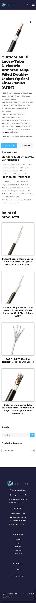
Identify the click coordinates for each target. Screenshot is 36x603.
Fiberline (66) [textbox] (17, 451)
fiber (23, 136)
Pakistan (5, 139)
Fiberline (14, 132)
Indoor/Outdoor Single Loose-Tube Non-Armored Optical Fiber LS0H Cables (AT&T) (18, 262)
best (12, 136)
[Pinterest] (26, 495)
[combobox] (18, 450)
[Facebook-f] (10, 495)
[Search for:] (18, 435)
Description (9, 146)
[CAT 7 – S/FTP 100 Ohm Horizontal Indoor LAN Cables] (18, 339)
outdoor (29, 136)
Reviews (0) (25, 146)
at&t (8, 136)
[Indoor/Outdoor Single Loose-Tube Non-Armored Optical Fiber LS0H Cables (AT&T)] (18, 239)
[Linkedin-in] (15, 495)
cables (17, 136)
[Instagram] (20, 495)
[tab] (9, 145)
